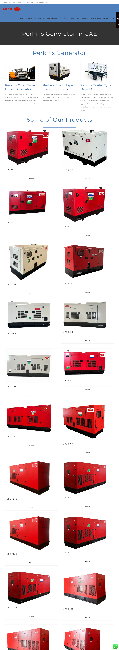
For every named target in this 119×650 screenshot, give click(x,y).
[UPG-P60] (31, 315)
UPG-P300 (68, 553)
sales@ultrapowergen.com (39, 2)
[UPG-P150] (31, 417)
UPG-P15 (11, 222)
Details (32, 178)
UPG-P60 (11, 333)
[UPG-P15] (31, 202)
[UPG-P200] (31, 477)
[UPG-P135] (31, 366)
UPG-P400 (68, 609)
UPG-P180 (68, 444)
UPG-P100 (68, 332)
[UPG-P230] (87, 476)
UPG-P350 (12, 608)
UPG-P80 (67, 380)
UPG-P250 (12, 554)
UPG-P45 (67, 283)
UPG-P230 (68, 498)
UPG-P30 (11, 284)
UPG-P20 (67, 226)
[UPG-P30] (31, 261)
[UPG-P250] (31, 532)
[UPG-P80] (87, 363)
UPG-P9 (11, 169)
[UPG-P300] (87, 532)
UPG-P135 (11, 386)
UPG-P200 (12, 499)
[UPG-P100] (87, 314)
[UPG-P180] (87, 421)
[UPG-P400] (87, 587)
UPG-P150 (11, 436)
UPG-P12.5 (68, 170)
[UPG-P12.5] (87, 147)
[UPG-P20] (87, 204)
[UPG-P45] (87, 261)
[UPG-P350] (31, 587)
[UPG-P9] (31, 147)
